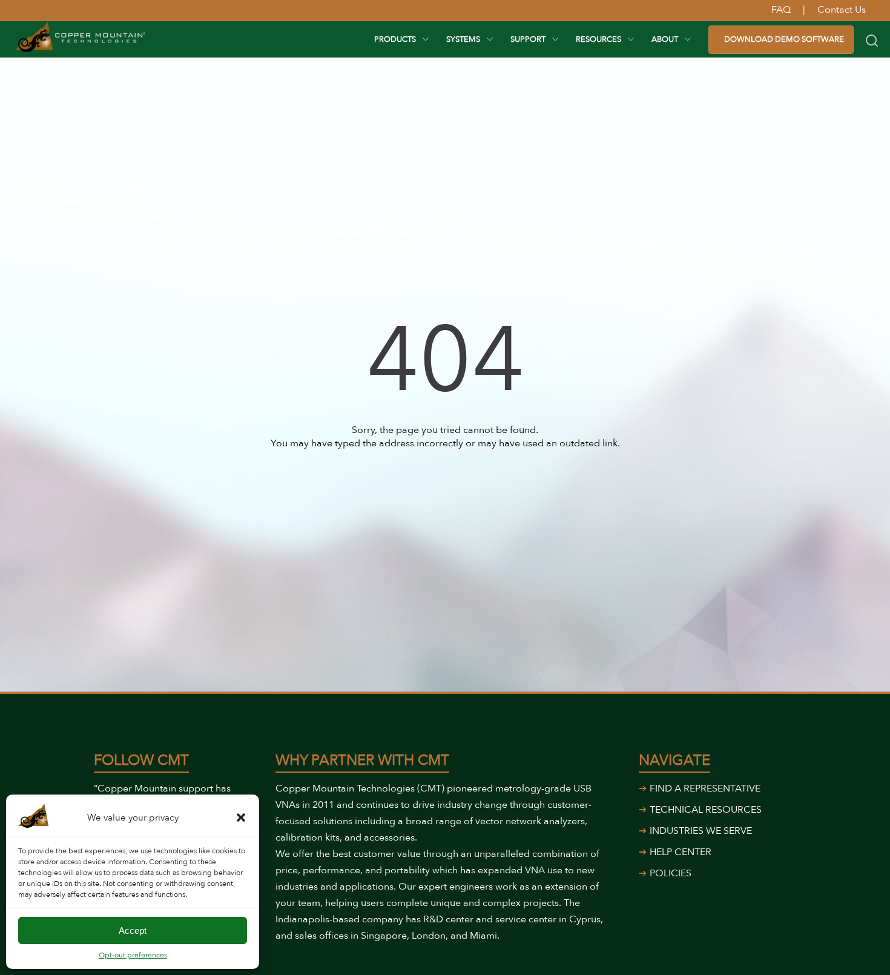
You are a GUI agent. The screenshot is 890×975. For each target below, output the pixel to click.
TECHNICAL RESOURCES (706, 809)
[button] (241, 817)
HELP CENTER (680, 852)
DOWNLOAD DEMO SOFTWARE (784, 39)
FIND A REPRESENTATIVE (705, 788)
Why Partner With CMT (362, 760)
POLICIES (670, 873)
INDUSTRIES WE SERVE (701, 831)
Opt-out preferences (133, 955)
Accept (133, 930)
